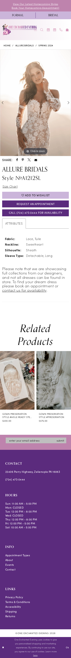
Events (9, 565)
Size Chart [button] (10, 186)
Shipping (11, 611)
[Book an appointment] (48, 30)
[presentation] (17, 380)
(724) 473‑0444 (15, 479)
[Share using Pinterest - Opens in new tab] (23, 159)
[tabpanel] (35, 103)
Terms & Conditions (17, 602)
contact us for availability (24, 290)
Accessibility (13, 607)
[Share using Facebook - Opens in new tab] (17, 159)
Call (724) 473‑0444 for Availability (35, 213)
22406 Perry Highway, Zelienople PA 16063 (32, 472)
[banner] (19, 29)
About (9, 560)
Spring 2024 (45, 45)
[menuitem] (18, 15)
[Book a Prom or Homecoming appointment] (54, 30)
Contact (10, 569)
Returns (10, 616)
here (35, 655)
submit (60, 440)
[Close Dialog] (3, 647)
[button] (67, 30)
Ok (67, 647)
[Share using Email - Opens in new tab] (36, 160)
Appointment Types (17, 555)
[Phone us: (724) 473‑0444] (61, 30)
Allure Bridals (24, 45)
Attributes (14, 223)
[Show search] (42, 30)
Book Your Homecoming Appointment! (35, 7)
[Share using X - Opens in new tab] (29, 159)
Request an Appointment (36, 204)
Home (7, 45)
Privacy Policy (14, 597)
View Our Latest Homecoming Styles (35, 4)
